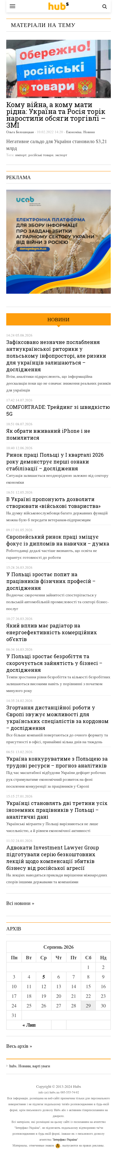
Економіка (73, 131)
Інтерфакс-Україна (65, 1139)
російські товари (40, 154)
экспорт (61, 154)
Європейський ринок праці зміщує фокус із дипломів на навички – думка (57, 540)
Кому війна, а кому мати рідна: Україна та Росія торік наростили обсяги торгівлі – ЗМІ (56, 114)
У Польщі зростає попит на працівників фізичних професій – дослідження (50, 581)
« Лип (29, 1024)
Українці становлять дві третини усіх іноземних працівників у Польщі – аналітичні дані (57, 810)
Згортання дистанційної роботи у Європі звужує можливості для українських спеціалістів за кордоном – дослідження (57, 717)
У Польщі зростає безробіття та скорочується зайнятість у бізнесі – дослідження (54, 663)
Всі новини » (20, 903)
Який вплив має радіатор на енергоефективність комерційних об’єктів (51, 632)
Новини (89, 131)
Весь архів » (19, 1046)
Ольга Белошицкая (20, 131)
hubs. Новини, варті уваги (58, 6)
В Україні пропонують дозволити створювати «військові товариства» (53, 502)
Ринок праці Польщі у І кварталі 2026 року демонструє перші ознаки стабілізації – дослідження (55, 461)
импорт (21, 154)
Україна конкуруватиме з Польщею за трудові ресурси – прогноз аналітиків (57, 762)
